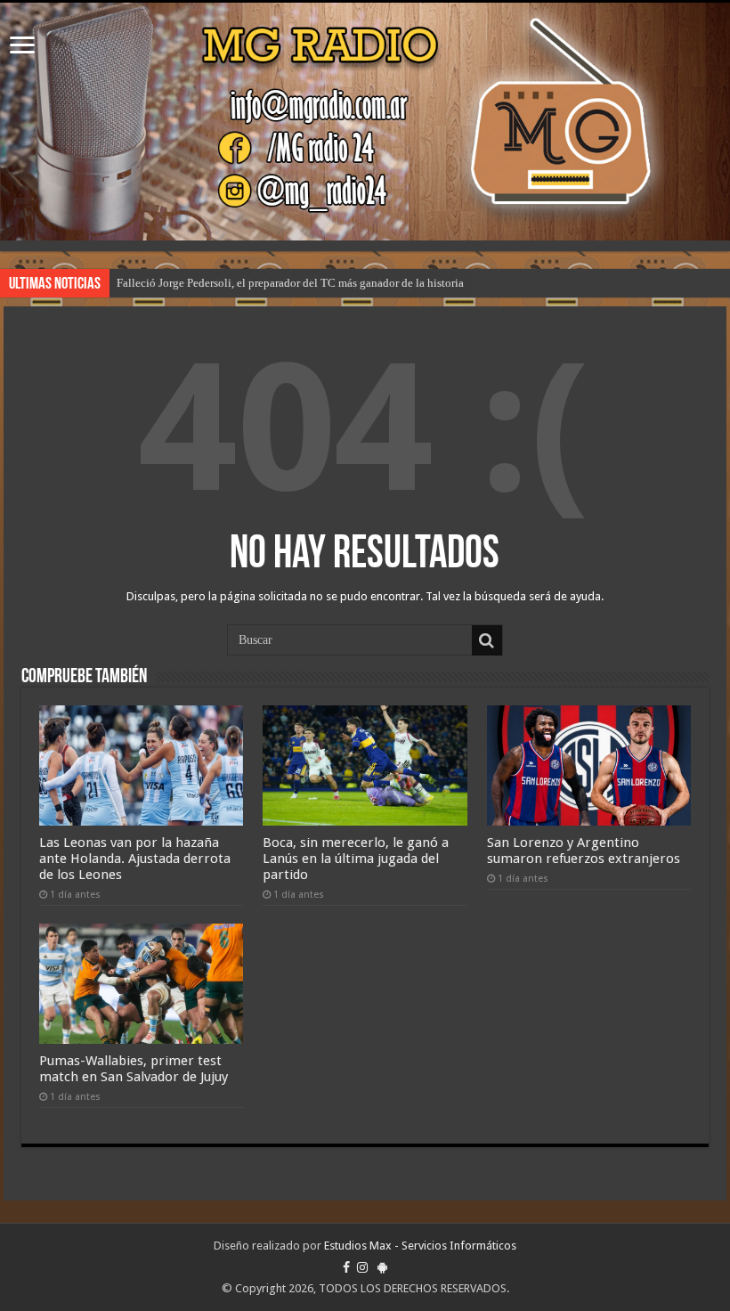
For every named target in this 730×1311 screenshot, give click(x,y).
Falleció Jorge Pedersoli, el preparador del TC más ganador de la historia (290, 282)
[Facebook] (346, 1267)
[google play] (382, 1267)
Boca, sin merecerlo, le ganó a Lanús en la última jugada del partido (356, 859)
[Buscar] (487, 640)
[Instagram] (362, 1267)
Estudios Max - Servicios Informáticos (420, 1245)
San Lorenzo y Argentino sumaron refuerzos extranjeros (583, 851)
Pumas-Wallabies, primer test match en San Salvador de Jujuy (133, 1069)
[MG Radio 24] (365, 121)
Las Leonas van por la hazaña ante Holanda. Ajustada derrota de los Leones (135, 859)
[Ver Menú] (22, 46)
